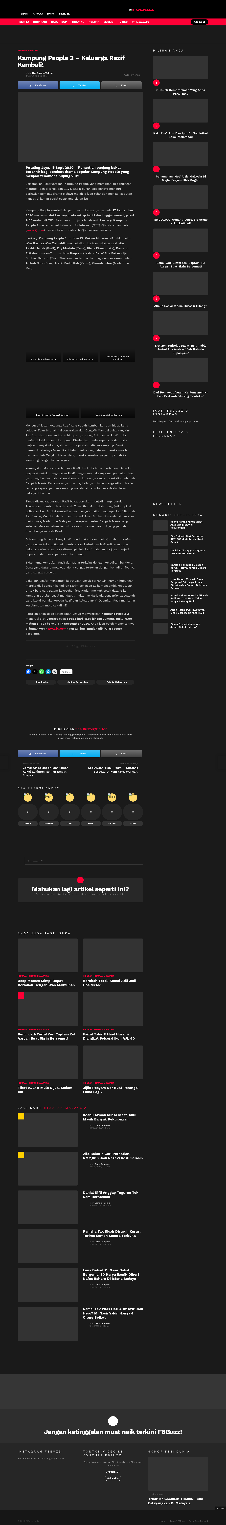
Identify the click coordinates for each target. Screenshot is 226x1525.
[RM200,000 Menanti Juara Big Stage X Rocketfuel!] (180, 197)
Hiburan (22, 976)
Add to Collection (117, 682)
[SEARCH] (178, 22)
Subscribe (113, 1478)
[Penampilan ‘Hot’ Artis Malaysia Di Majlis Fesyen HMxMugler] (180, 154)
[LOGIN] (184, 22)
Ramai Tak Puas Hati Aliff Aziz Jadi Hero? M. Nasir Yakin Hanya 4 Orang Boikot (113, 1313)
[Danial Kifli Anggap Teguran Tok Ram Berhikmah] (48, 1207)
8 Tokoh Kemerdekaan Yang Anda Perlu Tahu (180, 91)
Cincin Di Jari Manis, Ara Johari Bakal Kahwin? (185, 626)
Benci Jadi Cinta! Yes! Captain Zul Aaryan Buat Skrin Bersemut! (46, 1036)
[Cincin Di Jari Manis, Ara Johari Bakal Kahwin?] (160, 628)
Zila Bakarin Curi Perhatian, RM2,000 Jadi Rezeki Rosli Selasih (113, 1156)
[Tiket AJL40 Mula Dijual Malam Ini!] (48, 1062)
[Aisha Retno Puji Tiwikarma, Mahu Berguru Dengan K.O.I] (160, 613)
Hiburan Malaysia (38, 976)
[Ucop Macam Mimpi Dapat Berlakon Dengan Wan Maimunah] (48, 955)
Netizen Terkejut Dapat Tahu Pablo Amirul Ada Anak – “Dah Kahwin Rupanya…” (180, 349)
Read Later (42, 682)
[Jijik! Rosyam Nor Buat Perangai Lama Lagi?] (113, 1062)
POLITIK (94, 21)
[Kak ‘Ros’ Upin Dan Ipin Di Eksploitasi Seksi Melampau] (180, 111)
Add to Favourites (78, 682)
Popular (37, 13)
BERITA (24, 21)
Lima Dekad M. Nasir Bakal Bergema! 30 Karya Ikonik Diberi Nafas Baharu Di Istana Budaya (111, 1274)
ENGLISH (109, 21)
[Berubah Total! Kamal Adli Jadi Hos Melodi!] (113, 955)
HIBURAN (78, 21)
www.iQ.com (35, 230)
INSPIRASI (40, 21)
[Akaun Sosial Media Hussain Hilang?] (180, 283)
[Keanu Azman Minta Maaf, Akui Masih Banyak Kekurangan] (48, 1130)
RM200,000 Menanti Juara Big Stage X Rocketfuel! (181, 221)
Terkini (23, 13)
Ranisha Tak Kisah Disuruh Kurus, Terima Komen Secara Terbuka (112, 1233)
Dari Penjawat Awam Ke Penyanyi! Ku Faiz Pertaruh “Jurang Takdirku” (180, 394)
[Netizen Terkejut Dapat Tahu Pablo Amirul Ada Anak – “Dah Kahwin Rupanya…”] (180, 323)
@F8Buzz (113, 1472)
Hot (21, 995)
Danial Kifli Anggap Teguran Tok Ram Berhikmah (187, 552)
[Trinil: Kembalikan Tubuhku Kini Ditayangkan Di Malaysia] (178, 1474)
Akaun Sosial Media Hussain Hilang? (180, 306)
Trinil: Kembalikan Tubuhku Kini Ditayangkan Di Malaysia (175, 1501)
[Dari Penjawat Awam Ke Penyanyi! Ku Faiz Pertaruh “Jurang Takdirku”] (180, 370)
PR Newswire (141, 21)
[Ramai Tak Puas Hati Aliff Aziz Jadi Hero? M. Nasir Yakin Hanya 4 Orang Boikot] (48, 1324)
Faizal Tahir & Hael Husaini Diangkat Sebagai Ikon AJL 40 (109, 1036)
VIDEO (124, 21)
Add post (199, 21)
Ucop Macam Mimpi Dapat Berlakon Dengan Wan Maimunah (46, 983)
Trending (64, 13)
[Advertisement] (78, 34)
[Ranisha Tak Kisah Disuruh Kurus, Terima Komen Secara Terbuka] (48, 1246)
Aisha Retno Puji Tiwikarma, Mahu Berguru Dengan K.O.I (187, 611)
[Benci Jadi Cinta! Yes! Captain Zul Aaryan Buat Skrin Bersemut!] (48, 1009)
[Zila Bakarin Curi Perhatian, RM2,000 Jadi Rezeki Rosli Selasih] (48, 1169)
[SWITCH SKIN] (172, 22)
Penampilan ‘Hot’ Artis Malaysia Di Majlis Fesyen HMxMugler (181, 178)
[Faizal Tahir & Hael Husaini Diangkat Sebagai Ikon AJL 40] (113, 1009)
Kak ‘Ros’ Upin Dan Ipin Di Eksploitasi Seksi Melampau (180, 135)
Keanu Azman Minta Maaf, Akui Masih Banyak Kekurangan (109, 1117)
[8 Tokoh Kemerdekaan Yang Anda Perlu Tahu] (180, 67)
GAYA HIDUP (59, 21)
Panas (51, 13)
